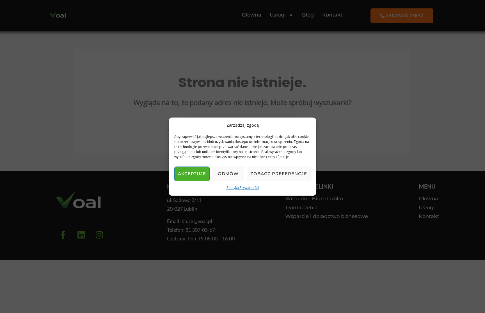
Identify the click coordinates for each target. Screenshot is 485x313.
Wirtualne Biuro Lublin (314, 199)
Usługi (427, 208)
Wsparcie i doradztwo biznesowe (326, 216)
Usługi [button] (278, 15)
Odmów (228, 174)
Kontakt (332, 15)
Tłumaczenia (301, 208)
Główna (251, 15)
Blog (308, 15)
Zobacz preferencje (278, 174)
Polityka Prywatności (243, 188)
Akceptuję (192, 174)
